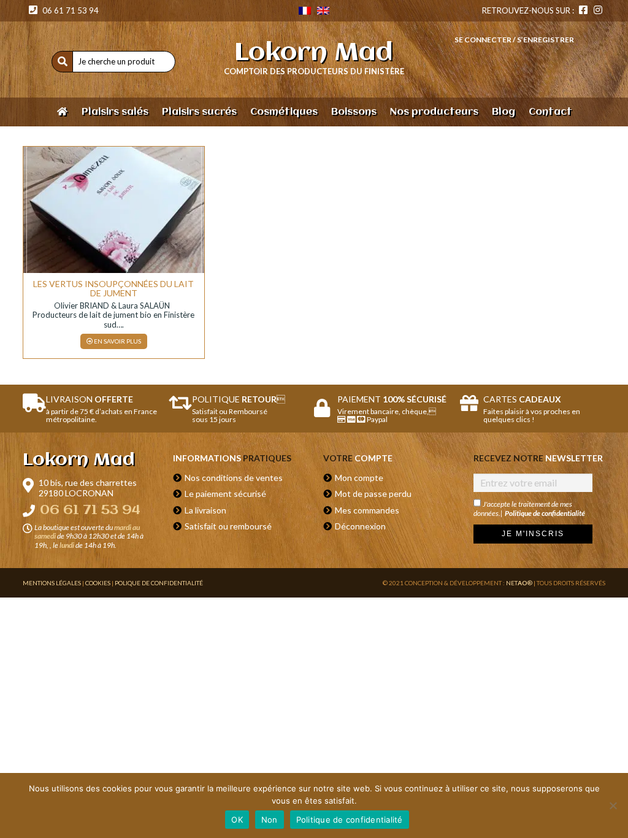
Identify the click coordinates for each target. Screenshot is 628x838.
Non (269, 820)
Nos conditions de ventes (234, 477)
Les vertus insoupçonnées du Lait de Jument (113, 288)
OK (237, 820)
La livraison (205, 510)
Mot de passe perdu (373, 493)
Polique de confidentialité (159, 582)
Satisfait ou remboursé (228, 526)
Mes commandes (367, 510)
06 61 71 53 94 (69, 10)
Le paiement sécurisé (225, 493)
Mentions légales (52, 582)
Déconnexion (360, 526)
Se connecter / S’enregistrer (514, 39)
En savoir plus (117, 341)
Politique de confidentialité (545, 513)
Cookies (97, 582)
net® (519, 582)
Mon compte (359, 477)
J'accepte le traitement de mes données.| (529, 508)
